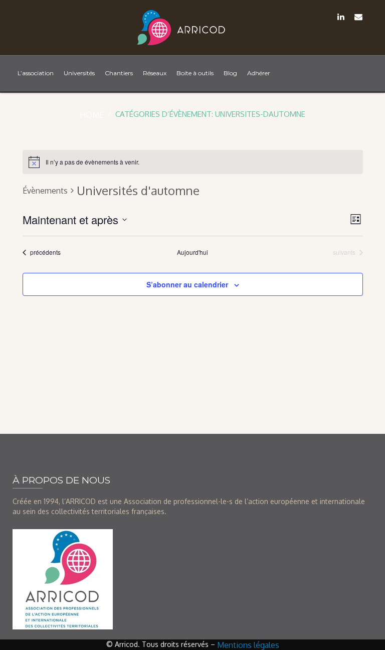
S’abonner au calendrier (187, 284)
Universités (79, 73)
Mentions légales (248, 645)
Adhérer (258, 73)
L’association (36, 73)
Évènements (45, 191)
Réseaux (154, 73)
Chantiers (119, 73)
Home (92, 115)
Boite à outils (195, 73)
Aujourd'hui (192, 252)
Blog (230, 73)
